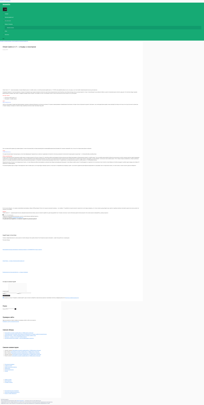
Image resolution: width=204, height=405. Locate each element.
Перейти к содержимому (5, 0)
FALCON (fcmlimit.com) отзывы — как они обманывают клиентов (19, 338)
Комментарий (6, 291)
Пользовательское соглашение (12, 390)
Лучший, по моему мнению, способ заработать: (10, 41)
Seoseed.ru (6, 4)
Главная (6, 13)
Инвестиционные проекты (11, 367)
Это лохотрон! (8, 20)
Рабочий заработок (24, 41)
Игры (6, 31)
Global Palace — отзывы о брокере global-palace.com (13, 260)
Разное (6, 371)
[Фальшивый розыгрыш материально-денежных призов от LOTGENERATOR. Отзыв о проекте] (8, 248)
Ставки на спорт (8, 365)
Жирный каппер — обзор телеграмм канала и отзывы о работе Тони (20, 335)
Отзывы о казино (9, 382)
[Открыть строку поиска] (3, 38)
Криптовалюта (8, 381)
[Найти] (15, 309)
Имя (3, 293)
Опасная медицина (9, 369)
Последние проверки (9, 364)
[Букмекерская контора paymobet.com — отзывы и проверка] (8, 270)
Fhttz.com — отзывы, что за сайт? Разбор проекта (16, 336)
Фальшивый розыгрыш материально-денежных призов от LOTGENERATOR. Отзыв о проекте (22, 249)
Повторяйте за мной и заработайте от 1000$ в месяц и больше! (19, 332)
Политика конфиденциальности (72, 297)
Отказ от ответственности (10, 393)
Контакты (7, 34)
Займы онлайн (8, 379)
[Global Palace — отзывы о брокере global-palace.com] (8, 259)
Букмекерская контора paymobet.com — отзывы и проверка (15, 272)
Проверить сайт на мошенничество (11, 321)
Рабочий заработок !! (9, 17)
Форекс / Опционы (9, 24)
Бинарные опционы (10, 27)
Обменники (7, 368)
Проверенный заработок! (17, 217)
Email (18, 293)
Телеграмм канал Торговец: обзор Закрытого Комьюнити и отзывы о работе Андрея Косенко (26, 334)
